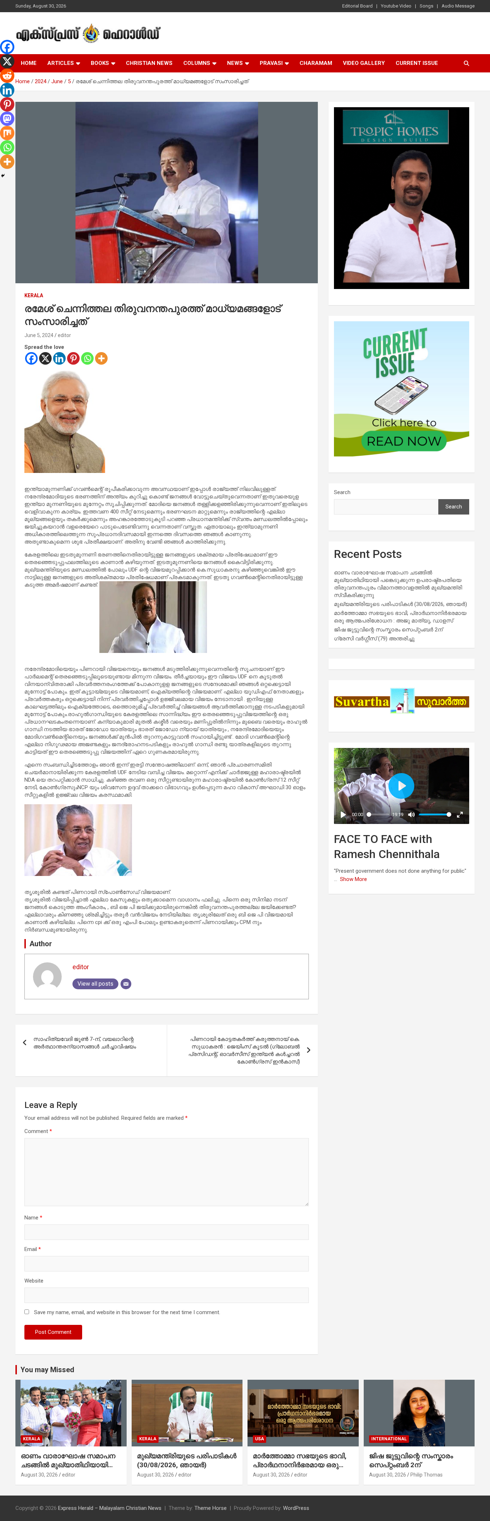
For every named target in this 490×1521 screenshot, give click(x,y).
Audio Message (458, 6)
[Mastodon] (7, 119)
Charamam (316, 63)
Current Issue (417, 63)
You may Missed (47, 1369)
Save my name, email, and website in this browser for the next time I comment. (127, 1312)
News (235, 63)
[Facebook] (31, 358)
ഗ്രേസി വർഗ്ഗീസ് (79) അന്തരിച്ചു (374, 638)
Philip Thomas (426, 1475)
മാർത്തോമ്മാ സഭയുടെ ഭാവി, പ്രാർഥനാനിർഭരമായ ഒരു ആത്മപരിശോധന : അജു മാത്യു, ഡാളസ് (300, 1469)
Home (29, 63)
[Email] (126, 984)
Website (33, 1281)
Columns (196, 63)
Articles (60, 63)
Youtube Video (396, 6)
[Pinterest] (73, 358)
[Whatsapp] (87, 358)
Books (100, 63)
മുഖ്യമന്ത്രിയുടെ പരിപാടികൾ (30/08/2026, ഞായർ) (400, 604)
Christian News (149, 63)
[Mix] (7, 133)
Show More (353, 879)
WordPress (296, 1508)
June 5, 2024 (38, 335)
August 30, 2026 (39, 1475)
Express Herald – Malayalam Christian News (109, 1508)
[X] (45, 358)
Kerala (33, 295)
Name (33, 1217)
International (389, 1438)
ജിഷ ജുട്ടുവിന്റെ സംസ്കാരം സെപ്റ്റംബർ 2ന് (388, 629)
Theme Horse (210, 1508)
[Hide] (3, 176)
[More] (101, 358)
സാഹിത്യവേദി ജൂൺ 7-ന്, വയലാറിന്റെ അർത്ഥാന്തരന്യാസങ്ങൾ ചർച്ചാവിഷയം (84, 1043)
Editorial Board (357, 6)
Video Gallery (364, 63)
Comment (38, 1131)
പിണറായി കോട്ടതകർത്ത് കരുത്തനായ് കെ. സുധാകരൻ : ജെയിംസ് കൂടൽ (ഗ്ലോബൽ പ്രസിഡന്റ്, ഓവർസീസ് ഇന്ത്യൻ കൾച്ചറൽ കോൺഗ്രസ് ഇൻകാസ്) (244, 1050)
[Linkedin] (59, 358)
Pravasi (271, 63)
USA (259, 1438)
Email (32, 1249)
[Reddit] (7, 75)
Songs (426, 6)
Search (342, 492)
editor (64, 335)
